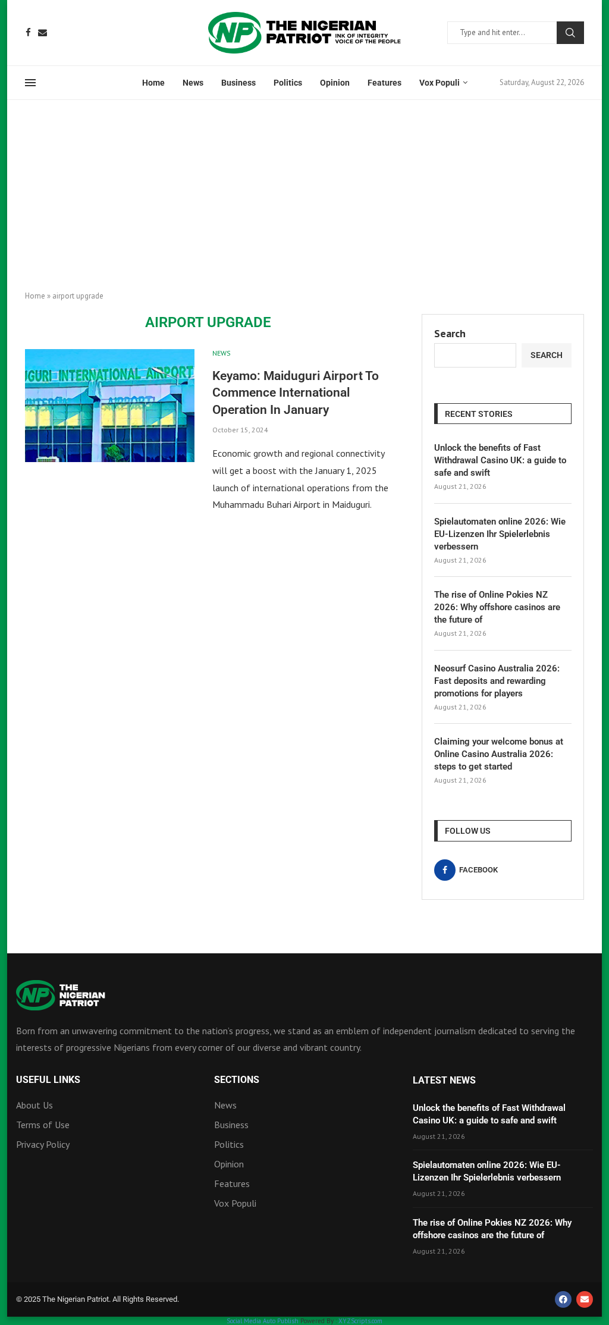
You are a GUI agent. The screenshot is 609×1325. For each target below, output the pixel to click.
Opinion (335, 82)
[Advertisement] (304, 189)
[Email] (42, 32)
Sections (236, 1080)
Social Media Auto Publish (263, 1321)
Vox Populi (439, 82)
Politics (288, 82)
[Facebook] (28, 32)
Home (153, 82)
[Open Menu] (30, 82)
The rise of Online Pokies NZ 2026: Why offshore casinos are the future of (497, 607)
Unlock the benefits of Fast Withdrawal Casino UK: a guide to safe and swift (500, 460)
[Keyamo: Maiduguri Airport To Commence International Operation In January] (109, 405)
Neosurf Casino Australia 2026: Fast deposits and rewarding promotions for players (497, 681)
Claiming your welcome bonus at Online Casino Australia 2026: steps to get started (498, 754)
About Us (34, 1105)
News (193, 82)
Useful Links (48, 1080)
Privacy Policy (43, 1144)
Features (384, 82)
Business (238, 82)
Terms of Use (43, 1124)
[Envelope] (584, 1299)
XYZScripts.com (360, 1321)
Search (570, 32)
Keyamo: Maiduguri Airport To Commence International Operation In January (295, 393)
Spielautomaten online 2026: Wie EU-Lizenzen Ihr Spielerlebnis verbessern (500, 534)
